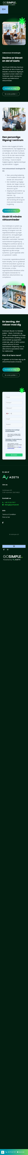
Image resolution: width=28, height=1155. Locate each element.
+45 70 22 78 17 (10, 502)
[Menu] (4, 9)
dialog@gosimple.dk (12, 505)
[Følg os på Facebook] (2, 523)
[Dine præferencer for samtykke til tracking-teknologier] (2, 1152)
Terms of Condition (9, 514)
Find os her (6, 517)
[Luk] (14, 546)
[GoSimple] (10, 6)
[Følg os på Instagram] (7, 549)
